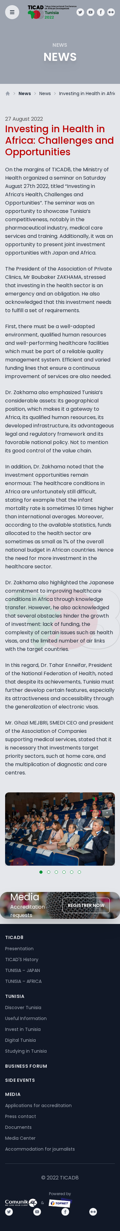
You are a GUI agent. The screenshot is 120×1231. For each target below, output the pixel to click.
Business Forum (26, 1066)
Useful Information (26, 1018)
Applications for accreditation (38, 1105)
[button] (41, 872)
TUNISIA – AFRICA (23, 981)
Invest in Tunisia (23, 1029)
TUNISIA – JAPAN (22, 970)
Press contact (20, 1116)
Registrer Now (86, 905)
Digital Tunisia (20, 1040)
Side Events (20, 1080)
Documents (18, 1127)
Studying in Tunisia (26, 1051)
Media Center (20, 1138)
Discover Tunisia (23, 1007)
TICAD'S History (21, 959)
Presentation (19, 948)
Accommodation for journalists (40, 1149)
